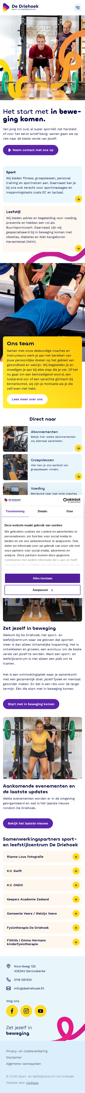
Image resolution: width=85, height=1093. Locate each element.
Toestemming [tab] (15, 511)
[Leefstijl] (42, 229)
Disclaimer (14, 1057)
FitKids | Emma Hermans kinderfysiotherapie (26, 942)
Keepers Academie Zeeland (28, 899)
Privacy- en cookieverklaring (26, 1051)
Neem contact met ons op (33, 150)
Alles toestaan (42, 578)
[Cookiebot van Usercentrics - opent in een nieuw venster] (63, 500)
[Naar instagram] (26, 1011)
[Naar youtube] (40, 1011)
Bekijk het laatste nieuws (28, 823)
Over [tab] (69, 511)
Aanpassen (40, 590)
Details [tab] (42, 511)
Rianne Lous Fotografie (25, 857)
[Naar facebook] (12, 1011)
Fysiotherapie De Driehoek (28, 928)
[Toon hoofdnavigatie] (77, 7)
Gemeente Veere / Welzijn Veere (32, 913)
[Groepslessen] (42, 467)
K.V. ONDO (15, 885)
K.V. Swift (14, 871)
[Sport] (42, 184)
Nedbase (32, 1083)
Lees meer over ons (27, 399)
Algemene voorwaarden (23, 1064)
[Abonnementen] (42, 439)
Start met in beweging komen (31, 704)
